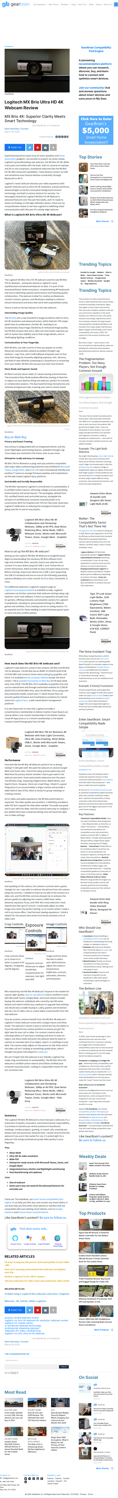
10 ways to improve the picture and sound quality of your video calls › (37, 1263)
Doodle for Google (88, 272)
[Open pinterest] (33, 1478)
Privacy (83, 1494)
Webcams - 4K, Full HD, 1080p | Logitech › (26, 1301)
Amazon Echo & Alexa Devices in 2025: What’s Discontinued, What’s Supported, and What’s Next (101, 201)
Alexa (92, 475)
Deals (73, 4)
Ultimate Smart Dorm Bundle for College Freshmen (97, 1186)
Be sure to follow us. (53, 1217)
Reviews (64, 4)
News (91, 4)
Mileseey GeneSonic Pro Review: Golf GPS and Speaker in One (95, 1300)
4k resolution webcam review (52, 1320)
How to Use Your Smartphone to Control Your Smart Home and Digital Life (101, 177)
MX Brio (12, 317)
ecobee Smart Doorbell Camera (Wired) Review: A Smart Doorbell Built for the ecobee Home (14, 1447)
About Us (107, 4)
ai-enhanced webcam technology (23, 1325)
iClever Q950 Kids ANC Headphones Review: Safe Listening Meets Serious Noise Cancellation (95, 1322)
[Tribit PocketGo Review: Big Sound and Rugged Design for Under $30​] (96, 1270)
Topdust (58, 1478)
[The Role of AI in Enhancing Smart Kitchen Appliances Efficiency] (37, 1431)
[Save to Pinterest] (37, 147)
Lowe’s (106, 950)
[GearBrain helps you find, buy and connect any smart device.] (85, 1389)
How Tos (82, 4)
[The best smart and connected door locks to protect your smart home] (83, 167)
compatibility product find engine (92, 1111)
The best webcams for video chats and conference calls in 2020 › (37, 1282)
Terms (90, 1494)
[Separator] (53, 147)
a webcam (42, 1051)
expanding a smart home (93, 939)
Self (53, 1410)
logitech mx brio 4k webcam (20, 1320)
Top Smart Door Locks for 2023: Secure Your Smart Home (100, 166)
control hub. (97, 695)
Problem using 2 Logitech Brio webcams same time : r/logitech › (37, 1295)
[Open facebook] (29, 1478)
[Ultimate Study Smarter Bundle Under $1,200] (83, 1177)
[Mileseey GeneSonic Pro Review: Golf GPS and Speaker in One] (96, 1291)
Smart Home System (95, 275)
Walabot (100, 272)
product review (13, 1318)
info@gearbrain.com (10, 1478)
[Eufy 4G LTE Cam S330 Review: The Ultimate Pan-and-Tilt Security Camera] (37, 1402)
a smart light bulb (104, 456)
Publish (64, 1367)
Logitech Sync (21, 700)
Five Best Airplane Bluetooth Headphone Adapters (101, 210)
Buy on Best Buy (16, 437)
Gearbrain (101, 1405)
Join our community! (92, 87)
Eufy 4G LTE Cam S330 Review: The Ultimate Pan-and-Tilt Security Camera (37, 1416)
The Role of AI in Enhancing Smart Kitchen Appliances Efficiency (36, 1448)
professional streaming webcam (22, 1328)
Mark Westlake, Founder (17, 129)
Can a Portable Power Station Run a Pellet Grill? (102, 1424)
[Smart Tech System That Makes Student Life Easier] (83, 1166)
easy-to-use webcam (35, 994)
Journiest (51, 1481)
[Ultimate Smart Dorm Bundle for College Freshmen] (83, 1187)
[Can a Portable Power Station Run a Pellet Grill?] (85, 1424)
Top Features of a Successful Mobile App (103, 1439)
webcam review (30, 1318)
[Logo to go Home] (16, 4)
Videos (99, 4)
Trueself (66, 1478)
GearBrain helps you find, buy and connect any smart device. (103, 1394)
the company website (37, 677)
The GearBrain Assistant (99, 790)
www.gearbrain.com (85, 770)
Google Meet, (18, 469)
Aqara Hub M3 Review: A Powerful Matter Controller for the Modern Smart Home (94, 1235)
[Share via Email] (45, 147)
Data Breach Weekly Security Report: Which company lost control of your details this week (60, 1417)
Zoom (32, 469)
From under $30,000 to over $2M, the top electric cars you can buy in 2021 (14, 1416)
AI (90, 846)
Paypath (59, 1481)
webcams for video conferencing (23, 1331)
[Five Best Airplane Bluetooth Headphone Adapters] (83, 213)
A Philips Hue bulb (86, 467)
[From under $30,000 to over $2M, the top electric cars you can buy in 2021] (14, 1402)
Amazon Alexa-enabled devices (91, 1120)
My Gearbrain (40, 4)
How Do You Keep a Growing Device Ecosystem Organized (103, 1410)
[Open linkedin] (25, 1481)
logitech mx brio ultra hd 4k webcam (25, 1333)
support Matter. (104, 555)
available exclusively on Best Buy (35, 680)
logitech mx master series (19, 1323)
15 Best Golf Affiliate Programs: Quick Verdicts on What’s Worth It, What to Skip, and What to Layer (99, 1197)
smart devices (107, 779)
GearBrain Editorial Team (102, 1388)
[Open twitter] (25, 1478)
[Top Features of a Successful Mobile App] (85, 1438)
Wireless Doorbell (95, 281)
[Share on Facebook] (15, 147)
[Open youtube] (38, 1478)
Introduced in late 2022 (88, 530)
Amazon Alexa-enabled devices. (33, 1212)
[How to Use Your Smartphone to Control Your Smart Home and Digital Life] (83, 178)
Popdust (50, 1478)
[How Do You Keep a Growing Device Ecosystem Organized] (85, 1409)
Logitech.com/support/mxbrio (19, 590)
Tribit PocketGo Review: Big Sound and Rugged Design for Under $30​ (94, 1280)
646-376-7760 (8, 1482)
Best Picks (53, 4)
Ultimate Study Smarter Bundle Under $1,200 (98, 1175)
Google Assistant (96, 1117)
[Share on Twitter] (29, 147)
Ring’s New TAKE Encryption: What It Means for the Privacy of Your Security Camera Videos (59, 1443)
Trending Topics (95, 264)
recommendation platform (95, 63)
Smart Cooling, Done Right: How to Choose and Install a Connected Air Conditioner (101, 188)
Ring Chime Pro (91, 284)
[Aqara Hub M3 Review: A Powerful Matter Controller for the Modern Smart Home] (96, 1224)
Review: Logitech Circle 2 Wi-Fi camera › (25, 1276)
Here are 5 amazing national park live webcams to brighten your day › (35, 1271)
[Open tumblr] (42, 1478)
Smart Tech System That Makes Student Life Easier (99, 1164)
